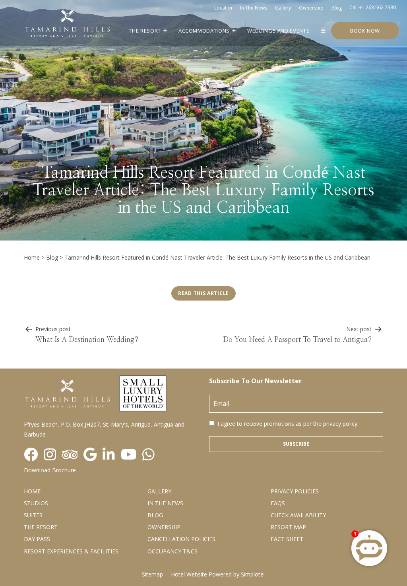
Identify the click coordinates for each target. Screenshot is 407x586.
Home (32, 257)
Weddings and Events (278, 30)
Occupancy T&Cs (172, 551)
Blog (336, 7)
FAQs (278, 503)
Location (224, 7)
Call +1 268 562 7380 (372, 7)
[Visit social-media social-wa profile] (148, 455)
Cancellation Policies (181, 539)
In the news (253, 7)
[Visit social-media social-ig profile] (50, 455)
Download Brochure (50, 470)
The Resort (145, 30)
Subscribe (296, 443)
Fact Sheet (287, 539)
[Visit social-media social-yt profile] (128, 455)
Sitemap (152, 574)
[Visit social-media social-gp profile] (90, 455)
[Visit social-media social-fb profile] (31, 455)
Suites (33, 515)
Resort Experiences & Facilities (71, 551)
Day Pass (37, 539)
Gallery (283, 7)
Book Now (365, 30)
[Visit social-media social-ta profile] (70, 455)
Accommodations (204, 30)
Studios (36, 503)
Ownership (311, 7)
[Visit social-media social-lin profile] (109, 455)
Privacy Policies (295, 491)
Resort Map (288, 527)
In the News (165, 503)
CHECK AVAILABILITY (298, 515)
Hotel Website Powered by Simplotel (218, 574)
